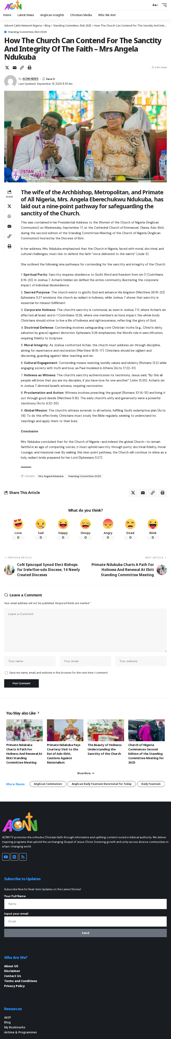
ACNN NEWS (30, 79)
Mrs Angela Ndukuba (51, 476)
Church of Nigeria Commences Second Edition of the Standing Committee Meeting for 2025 (146, 753)
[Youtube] (6, 857)
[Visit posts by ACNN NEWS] (10, 81)
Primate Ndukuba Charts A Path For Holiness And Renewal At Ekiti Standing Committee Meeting (24, 753)
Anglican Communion (48, 784)
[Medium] (14, 857)
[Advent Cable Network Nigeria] (13, 5)
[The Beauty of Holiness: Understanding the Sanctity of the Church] (106, 730)
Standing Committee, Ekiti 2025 (27, 32)
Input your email (16, 913)
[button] (147, 5)
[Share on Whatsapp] (9, 216)
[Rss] (23, 857)
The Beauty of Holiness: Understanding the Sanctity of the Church (105, 749)
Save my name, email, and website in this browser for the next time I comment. (58, 672)
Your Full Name (15, 896)
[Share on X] (7, 67)
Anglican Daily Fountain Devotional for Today (102, 784)
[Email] (15, 67)
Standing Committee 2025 (84, 476)
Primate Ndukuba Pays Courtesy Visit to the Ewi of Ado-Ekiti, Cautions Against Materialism (63, 753)
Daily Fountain (151, 784)
